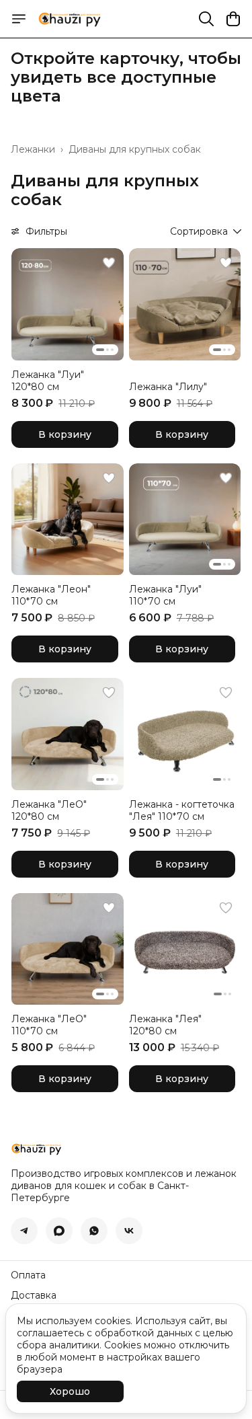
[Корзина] (233, 19)
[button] (67, 304)
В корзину (64, 434)
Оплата (28, 1275)
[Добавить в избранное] (109, 263)
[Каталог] (19, 19)
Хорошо (70, 1391)
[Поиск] (206, 19)
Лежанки (33, 149)
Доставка (33, 1295)
